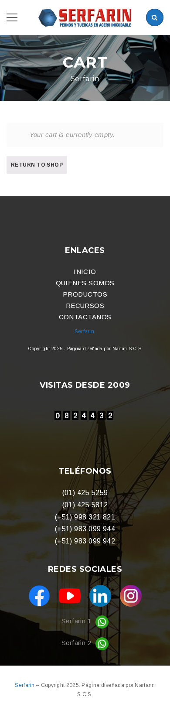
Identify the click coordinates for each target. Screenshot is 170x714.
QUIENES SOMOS (85, 283)
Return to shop (37, 165)
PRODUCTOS (85, 294)
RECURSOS (85, 305)
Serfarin (25, 685)
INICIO (85, 271)
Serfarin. (85, 331)
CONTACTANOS (85, 317)
